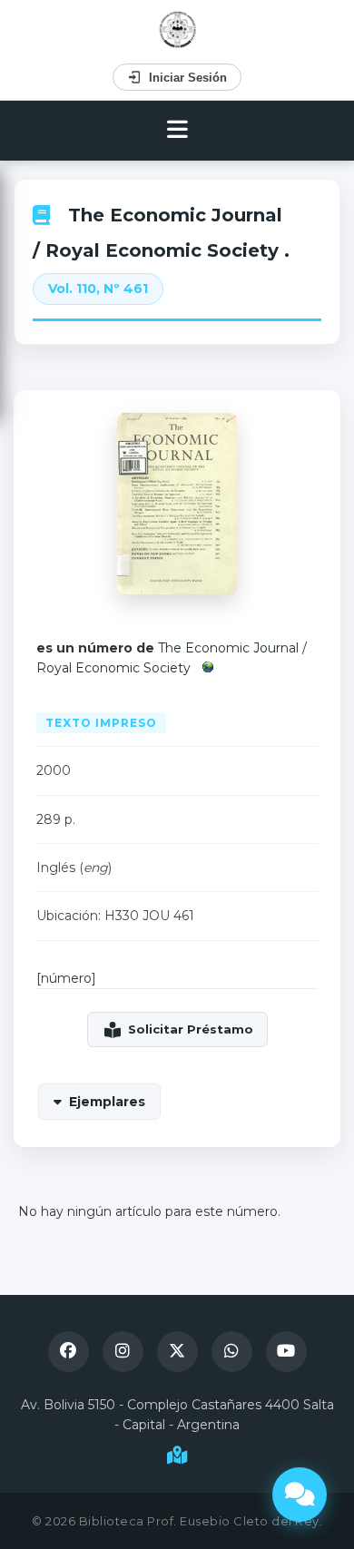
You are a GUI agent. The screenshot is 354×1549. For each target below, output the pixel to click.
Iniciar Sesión (188, 77)
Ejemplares (107, 1101)
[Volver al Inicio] (177, 29)
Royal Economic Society (113, 668)
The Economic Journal (175, 215)
